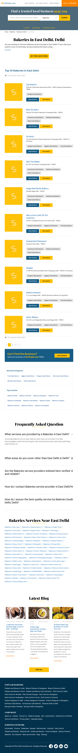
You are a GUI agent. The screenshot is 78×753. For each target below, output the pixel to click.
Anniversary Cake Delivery (35, 117)
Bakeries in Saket (61, 558)
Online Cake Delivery (34, 121)
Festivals (50, 728)
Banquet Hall (24, 731)
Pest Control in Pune (32, 697)
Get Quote (46, 99)
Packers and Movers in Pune (15, 691)
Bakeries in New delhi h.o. (14, 554)
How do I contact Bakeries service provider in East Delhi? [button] (38, 486)
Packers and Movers (12, 731)
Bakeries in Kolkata (27, 405)
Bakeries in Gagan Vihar (53, 527)
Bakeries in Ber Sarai (36, 575)
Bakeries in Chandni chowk (37, 547)
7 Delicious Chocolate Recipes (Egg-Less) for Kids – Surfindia (15, 627)
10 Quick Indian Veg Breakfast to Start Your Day (61, 627)
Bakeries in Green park (13, 568)
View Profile (32, 99)
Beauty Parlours (64, 731)
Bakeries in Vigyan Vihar (31, 530)
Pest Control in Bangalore (48, 694)
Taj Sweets (31, 84)
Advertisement (54, 3)
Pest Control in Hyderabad (14, 697)
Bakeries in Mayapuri (33, 541)
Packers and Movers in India (15, 688)
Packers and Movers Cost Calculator (39, 691)
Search (64, 18)
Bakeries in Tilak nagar (50, 530)
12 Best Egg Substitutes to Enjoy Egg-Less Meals (38, 629)
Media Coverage (34, 716)
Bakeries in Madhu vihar (13, 561)
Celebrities (25, 728)
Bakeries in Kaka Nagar (13, 564)
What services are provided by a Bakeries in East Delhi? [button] (37, 434)
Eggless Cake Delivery (51, 146)
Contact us (23, 716)
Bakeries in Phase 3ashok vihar (16, 581)
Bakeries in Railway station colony (56, 568)
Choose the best (50, 28)
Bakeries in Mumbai (25, 396)
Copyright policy (37, 719)
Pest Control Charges (30, 694)
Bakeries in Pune (54, 396)
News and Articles (28, 734)
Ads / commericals (47, 716)
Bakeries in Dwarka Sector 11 (32, 527)
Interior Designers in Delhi (14, 700)
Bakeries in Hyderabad (14, 400)
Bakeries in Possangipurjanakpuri (41, 558)
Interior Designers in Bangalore (57, 700)
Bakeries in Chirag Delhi (51, 544)
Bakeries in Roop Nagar (54, 575)
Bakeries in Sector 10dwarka (36, 551)
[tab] (39, 441)
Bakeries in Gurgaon (58, 400)
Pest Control (59, 728)
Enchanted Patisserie (36, 241)
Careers (15, 716)
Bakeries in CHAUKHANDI (33, 571)
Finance (17, 728)
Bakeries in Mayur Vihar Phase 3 (35, 537)
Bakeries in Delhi (21, 32)
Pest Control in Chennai (49, 697)
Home (6, 32)
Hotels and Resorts (37, 731)
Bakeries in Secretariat (28, 578)
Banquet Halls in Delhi (50, 703)
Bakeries (12, 32)
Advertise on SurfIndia (64, 716)
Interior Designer (51, 731)
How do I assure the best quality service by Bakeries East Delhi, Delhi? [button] (38, 501)
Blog (38, 734)
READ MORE (10, 656)
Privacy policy (25, 719)
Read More (8, 50)
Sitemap (44, 734)
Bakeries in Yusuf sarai (57, 537)
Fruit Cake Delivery (66, 146)
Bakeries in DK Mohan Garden (15, 547)
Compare (37, 28)
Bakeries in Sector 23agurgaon (16, 558)
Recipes (32, 728)
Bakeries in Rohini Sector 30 (54, 571)
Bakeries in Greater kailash (32, 568)
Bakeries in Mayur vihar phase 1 (16, 575)
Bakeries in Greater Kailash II (53, 541)
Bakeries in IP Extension (13, 537)
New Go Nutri (32, 110)
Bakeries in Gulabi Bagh (13, 571)
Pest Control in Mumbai (13, 694)
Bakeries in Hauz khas (12, 530)
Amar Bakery (32, 317)
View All (39, 670)
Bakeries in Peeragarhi (33, 544)
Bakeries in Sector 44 (30, 564)
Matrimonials (41, 728)
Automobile (9, 728)
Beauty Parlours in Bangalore (36, 688)
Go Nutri (30, 136)
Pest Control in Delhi (60, 691)
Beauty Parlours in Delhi (56, 688)
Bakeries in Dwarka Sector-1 (58, 551)
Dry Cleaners (16, 734)
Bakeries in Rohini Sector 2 (14, 551)
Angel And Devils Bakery (37, 188)
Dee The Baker (33, 162)
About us (8, 716)
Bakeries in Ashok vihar (53, 554)
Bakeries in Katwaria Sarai (58, 534)
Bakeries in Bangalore (39, 396)
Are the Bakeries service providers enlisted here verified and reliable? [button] (37, 472)
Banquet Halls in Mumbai (13, 706)
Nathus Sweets (33, 292)
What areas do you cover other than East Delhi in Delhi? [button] (37, 458)
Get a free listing (42, 3)
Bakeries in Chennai (13, 405)
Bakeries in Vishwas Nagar (14, 541)
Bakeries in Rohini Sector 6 (14, 534)
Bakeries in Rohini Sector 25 (49, 578)
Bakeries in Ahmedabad (30, 400)
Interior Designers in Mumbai (34, 700)
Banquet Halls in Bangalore (33, 706)
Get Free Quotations (39, 56)
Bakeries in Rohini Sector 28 (51, 564)
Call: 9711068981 (69, 3)
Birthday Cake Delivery (53, 117)
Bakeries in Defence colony (59, 547)
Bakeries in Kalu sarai (12, 527)
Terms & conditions (11, 719)
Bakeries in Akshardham (32, 561)
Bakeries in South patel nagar (54, 561)
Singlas (29, 268)
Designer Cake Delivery (34, 94)
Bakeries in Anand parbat (34, 554)
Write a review (29, 3)
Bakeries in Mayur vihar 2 (14, 544)
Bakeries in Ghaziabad (42, 405)
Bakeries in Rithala (11, 578)
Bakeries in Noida (45, 400)
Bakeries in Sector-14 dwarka (36, 534)
